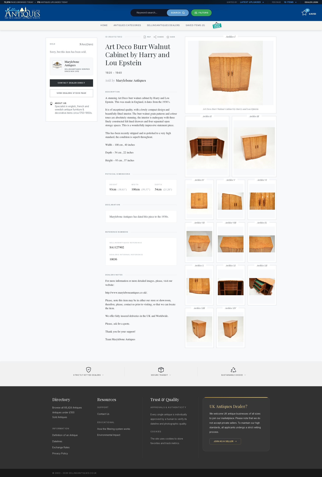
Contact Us (103, 414)
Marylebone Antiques (131, 80)
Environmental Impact (108, 435)
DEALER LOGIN (311, 2)
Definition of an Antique (65, 435)
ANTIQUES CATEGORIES (127, 25)
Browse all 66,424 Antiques (67, 407)
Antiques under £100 (63, 412)
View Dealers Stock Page (71, 93)
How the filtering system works (113, 429)
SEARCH (176, 12)
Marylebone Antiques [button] (72, 63)
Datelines (57, 441)
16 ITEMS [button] (289, 2)
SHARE (160, 37)
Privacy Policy (60, 453)
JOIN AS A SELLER (224, 441)
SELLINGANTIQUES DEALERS (163, 25)
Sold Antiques (59, 417)
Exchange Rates (61, 447)
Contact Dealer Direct (71, 83)
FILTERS (203, 12)
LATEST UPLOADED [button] (250, 2)
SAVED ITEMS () (195, 25)
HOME (104, 25)
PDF (149, 37)
